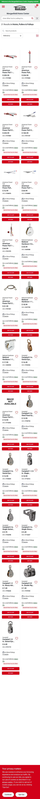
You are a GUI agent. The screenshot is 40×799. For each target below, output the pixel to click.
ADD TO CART (10, 99)
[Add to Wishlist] (16, 67)
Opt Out (21, 795)
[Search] (32, 18)
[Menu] (3, 6)
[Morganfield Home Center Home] (20, 8)
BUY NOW (10, 104)
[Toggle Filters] (37, 35)
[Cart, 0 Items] (36, 7)
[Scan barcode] (37, 18)
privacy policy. (7, 782)
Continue (8, 795)
